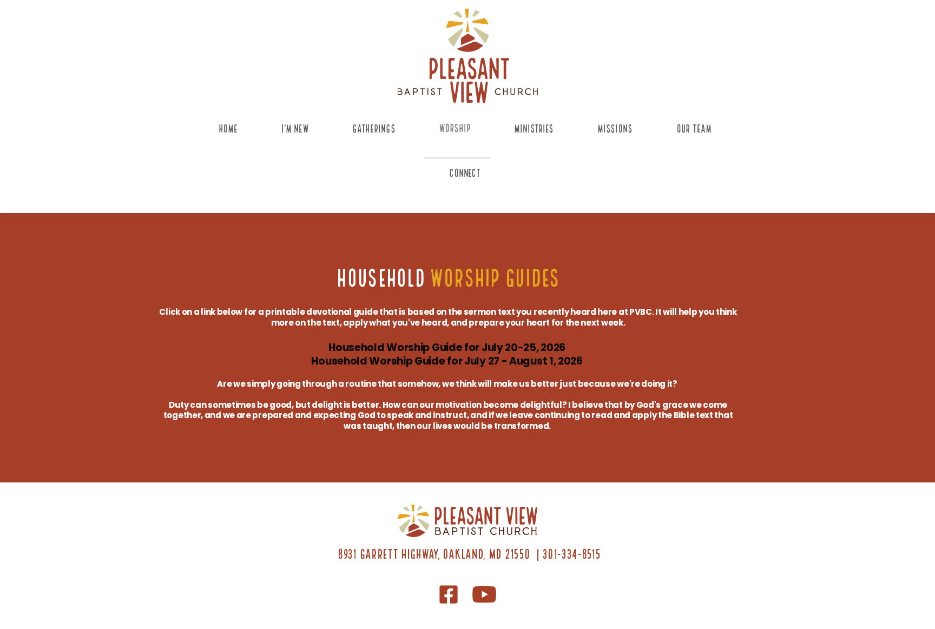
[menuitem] (231, 136)
